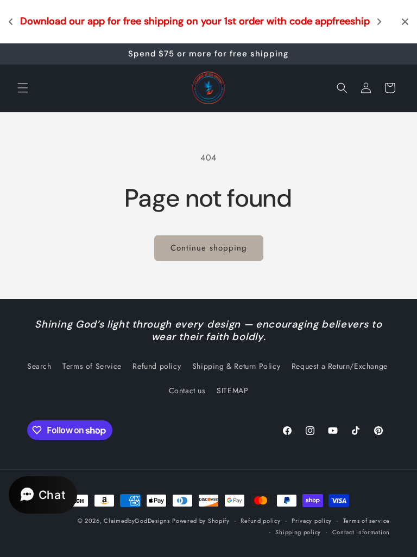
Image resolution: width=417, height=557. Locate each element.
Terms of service (366, 520)
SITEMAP (232, 390)
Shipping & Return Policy (236, 366)
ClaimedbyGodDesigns (136, 520)
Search (39, 366)
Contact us (187, 390)
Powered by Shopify (201, 520)
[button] (23, 88)
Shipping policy (298, 532)
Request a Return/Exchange (340, 366)
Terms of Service (92, 366)
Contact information (361, 532)
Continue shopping (208, 248)
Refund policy (156, 366)
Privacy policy (312, 520)
